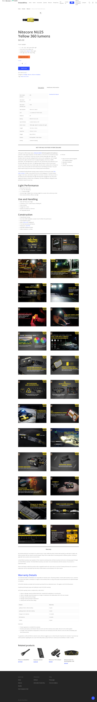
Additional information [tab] (53, 87)
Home (19, 8)
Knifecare (36, 680)
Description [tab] (41, 87)
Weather (20, 686)
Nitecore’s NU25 (38, 153)
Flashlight (25, 74)
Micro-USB (25, 222)
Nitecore (28, 8)
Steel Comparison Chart (23, 689)
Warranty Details (27, 575)
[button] (96, 2)
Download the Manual (54, 94)
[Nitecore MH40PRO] (25, 653)
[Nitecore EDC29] (41, 653)
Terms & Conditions (53, 683)
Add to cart (24, 68)
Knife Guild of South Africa (39, 683)
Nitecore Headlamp (36, 74)
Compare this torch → (24, 57)
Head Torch (23, 76)
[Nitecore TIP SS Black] (56, 653)
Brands (23, 8)
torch (27, 76)
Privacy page (52, 680)
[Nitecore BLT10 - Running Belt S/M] (71, 653)
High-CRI (28, 51)
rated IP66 (27, 225)
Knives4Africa (22, 2)
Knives (19, 680)
